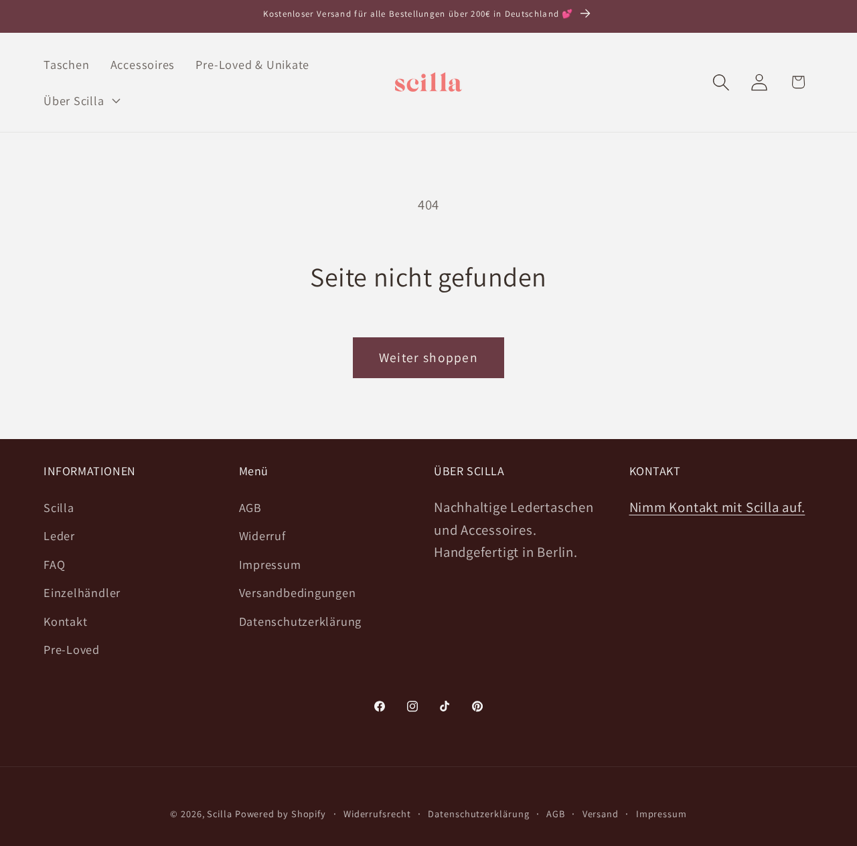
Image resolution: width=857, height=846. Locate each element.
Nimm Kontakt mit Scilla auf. (717, 507)
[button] (80, 100)
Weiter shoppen (428, 357)
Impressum (270, 564)
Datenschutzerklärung (300, 621)
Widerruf (262, 535)
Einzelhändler (82, 592)
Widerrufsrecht (377, 813)
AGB (250, 507)
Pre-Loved (72, 649)
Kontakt (65, 621)
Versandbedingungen (297, 592)
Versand (600, 813)
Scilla (59, 507)
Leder (59, 535)
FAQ (54, 564)
